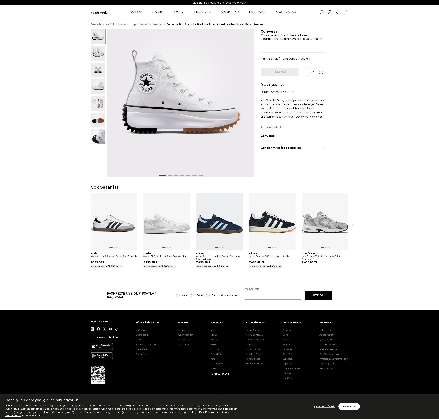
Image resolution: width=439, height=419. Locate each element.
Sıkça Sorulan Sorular (146, 344)
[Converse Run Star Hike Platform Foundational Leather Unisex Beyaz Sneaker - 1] (98, 36)
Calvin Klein (216, 354)
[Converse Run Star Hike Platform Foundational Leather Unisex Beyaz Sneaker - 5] (98, 103)
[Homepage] (99, 12)
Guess (213, 368)
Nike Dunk (251, 344)
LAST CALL (257, 12)
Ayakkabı (123, 24)
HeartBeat (288, 378)
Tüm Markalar (219, 374)
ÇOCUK (178, 12)
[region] (219, 406)
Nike (212, 330)
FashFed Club (184, 339)
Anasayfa (96, 24)
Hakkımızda (325, 330)
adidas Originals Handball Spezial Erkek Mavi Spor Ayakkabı (218, 257)
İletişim (139, 339)
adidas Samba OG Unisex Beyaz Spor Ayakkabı (114, 256)
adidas (213, 334)
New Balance (216, 363)
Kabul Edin (349, 406)
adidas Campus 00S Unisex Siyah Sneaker (269, 256)
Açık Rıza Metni (327, 334)
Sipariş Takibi (142, 334)
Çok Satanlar (105, 187)
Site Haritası (141, 354)
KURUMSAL (325, 322)
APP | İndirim (184, 344)
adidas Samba (253, 330)
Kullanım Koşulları (328, 349)
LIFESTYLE (202, 12)
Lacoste (214, 339)
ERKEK (156, 12)
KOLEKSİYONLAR (255, 322)
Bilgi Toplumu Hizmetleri (331, 354)
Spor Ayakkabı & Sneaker (147, 24)
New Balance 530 (254, 334)
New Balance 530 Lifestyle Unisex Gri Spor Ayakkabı (322, 257)
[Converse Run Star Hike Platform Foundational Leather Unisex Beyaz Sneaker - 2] (98, 53)
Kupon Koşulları (185, 334)
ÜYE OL (318, 295)
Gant (285, 334)
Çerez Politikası (327, 339)
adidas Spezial (253, 349)
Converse (269, 31)
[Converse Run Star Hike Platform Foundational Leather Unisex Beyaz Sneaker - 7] (98, 136)
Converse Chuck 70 (255, 339)
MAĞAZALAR (286, 12)
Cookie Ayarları (327, 363)
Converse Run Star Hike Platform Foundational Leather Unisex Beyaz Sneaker (215, 24)
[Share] (321, 72)
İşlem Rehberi (326, 368)
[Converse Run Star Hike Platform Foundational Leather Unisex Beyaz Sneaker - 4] (98, 86)
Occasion (287, 349)
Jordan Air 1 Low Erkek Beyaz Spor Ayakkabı (165, 256)
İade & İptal (141, 349)
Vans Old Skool (253, 358)
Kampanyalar (184, 330)
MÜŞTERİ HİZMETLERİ (148, 322)
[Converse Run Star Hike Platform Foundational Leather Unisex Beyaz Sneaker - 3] (98, 70)
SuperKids (287, 363)
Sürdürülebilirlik (254, 363)
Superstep (288, 358)
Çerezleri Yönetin (324, 406)
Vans (212, 358)
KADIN (136, 12)
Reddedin (231, 408)
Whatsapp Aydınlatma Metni (333, 358)
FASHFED (182, 322)
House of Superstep (292, 368)
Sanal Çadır (288, 354)
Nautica (286, 344)
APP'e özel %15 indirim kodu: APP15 (219, 2)
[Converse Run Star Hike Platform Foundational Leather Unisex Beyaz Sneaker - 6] (98, 120)
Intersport (287, 373)
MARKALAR (230, 12)
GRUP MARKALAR (292, 322)
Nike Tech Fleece (254, 354)
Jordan (213, 344)
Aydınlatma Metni (328, 344)
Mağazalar (141, 330)
